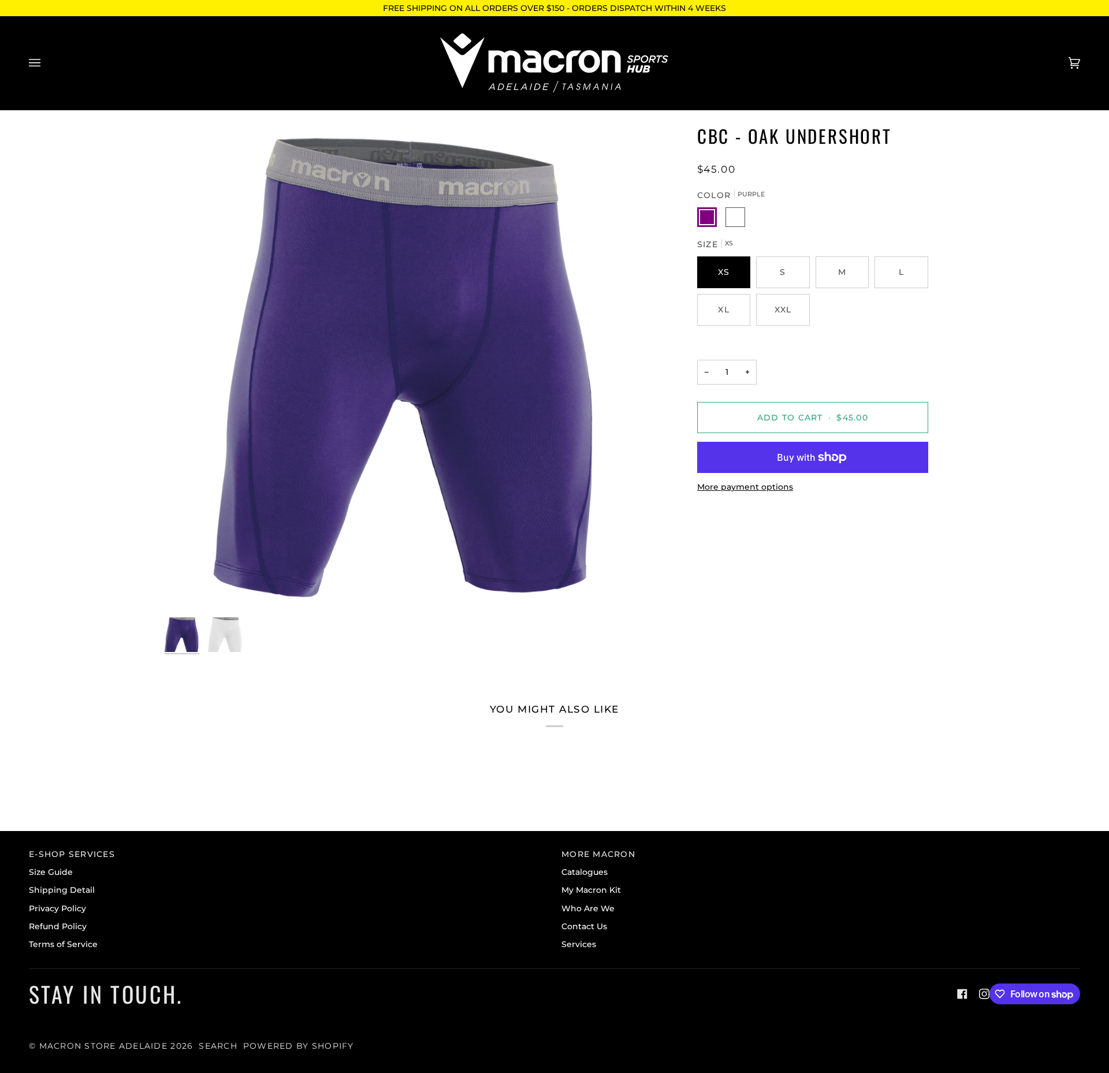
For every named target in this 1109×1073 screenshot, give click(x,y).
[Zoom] (408, 367)
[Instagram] (984, 994)
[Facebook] (962, 994)
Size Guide (51, 872)
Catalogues (584, 872)
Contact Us (584, 926)
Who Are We (588, 908)
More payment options (745, 486)
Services (578, 944)
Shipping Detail (62, 890)
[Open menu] (46, 63)
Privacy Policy (57, 908)
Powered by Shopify (298, 1046)
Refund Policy (58, 926)
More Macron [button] (598, 854)
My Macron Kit (591, 890)
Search (218, 1046)
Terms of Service (63, 944)
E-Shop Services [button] (72, 854)
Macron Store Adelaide (103, 1046)
